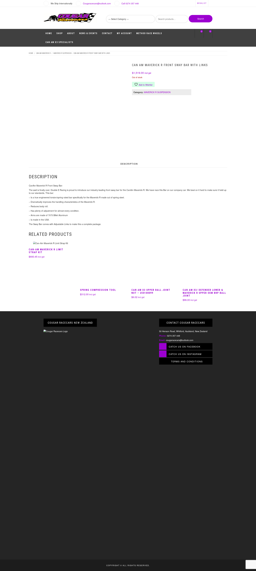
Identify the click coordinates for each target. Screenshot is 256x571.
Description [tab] (129, 163)
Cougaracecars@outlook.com (97, 3)
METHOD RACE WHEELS (149, 33)
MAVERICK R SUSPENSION (62, 53)
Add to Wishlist (145, 84)
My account (124, 33)
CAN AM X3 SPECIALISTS (59, 42)
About (71, 33)
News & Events (88, 33)
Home (48, 33)
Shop (59, 33)
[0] (199, 33)
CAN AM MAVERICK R (43, 53)
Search (200, 18)
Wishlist (202, 3)
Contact (107, 33)
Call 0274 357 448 (130, 3)
